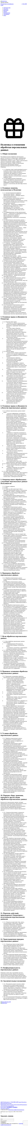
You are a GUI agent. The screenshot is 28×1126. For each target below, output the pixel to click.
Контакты (5, 10)
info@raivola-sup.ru (5, 1102)
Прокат (5, 11)
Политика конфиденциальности (16, 1109)
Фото (4, 15)
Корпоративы (6, 12)
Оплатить (5, 9)
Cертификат (6, 14)
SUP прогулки (6, 7)
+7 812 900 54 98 (14, 1102)
